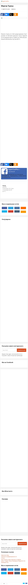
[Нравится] (2, 583)
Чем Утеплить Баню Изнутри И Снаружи (11, 559)
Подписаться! (21, 350)
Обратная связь (5, 555)
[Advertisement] (14, 102)
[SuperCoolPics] (8, 1)
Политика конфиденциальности (9, 556)
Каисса (13, 9)
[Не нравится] (6, 583)
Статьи (3, 558)
